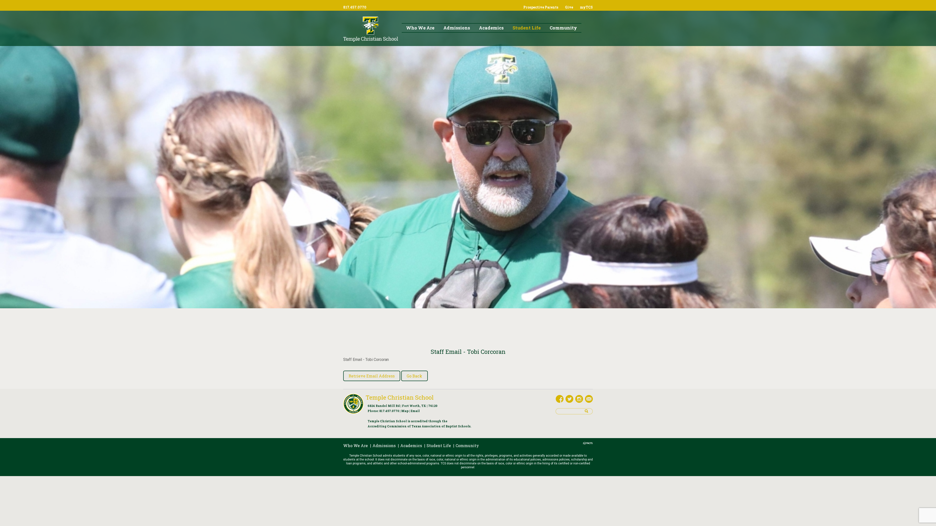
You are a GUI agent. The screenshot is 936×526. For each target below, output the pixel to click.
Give (569, 7)
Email (415, 411)
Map (405, 411)
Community (467, 445)
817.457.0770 (389, 411)
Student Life (439, 445)
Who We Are (355, 445)
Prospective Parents (540, 7)
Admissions (384, 445)
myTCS (586, 7)
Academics (411, 445)
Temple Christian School (400, 397)
